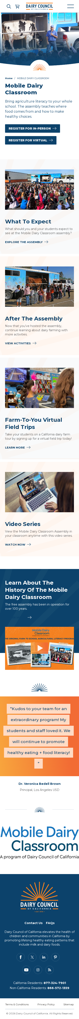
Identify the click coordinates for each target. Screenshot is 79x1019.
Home (9, 78)
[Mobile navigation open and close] (70, 6)
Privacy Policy (46, 1004)
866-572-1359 (58, 988)
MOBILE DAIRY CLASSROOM (33, 78)
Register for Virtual (28, 140)
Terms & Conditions (17, 1004)
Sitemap (68, 1004)
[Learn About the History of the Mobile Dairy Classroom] (39, 648)
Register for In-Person (30, 128)
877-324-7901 (55, 983)
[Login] (17, 6)
